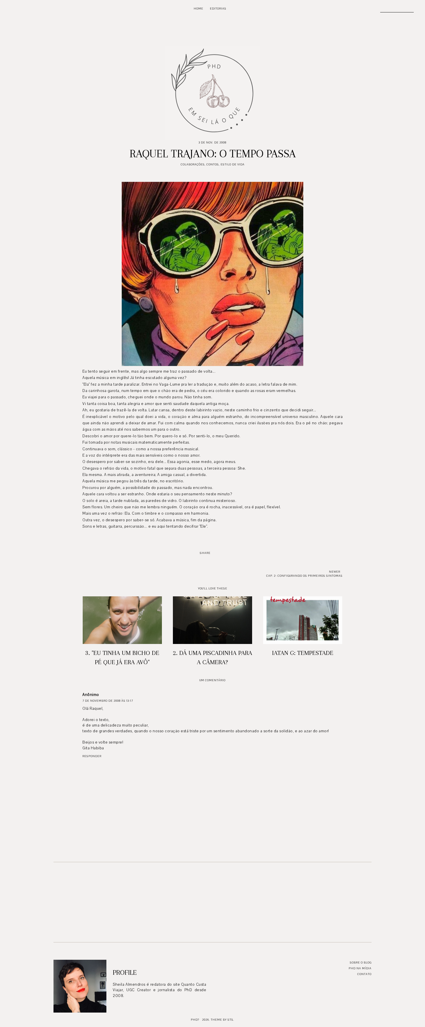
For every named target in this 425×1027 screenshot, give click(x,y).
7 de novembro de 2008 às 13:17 (107, 701)
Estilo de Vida (233, 164)
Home (198, 8)
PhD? (195, 1020)
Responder (91, 756)
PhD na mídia (360, 968)
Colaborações (193, 164)
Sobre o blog (361, 962)
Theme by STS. (222, 1020)
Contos (212, 164)
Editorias (218, 8)
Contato (364, 974)
